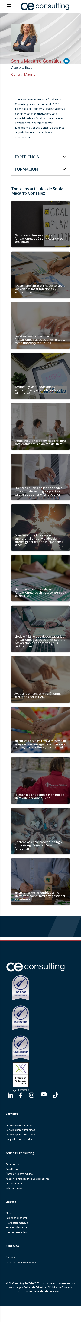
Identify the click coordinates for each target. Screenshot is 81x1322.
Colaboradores (14, 1183)
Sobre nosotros (15, 1164)
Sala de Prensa (14, 1188)
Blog (8, 1213)
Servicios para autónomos (20, 1130)
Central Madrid (23, 74)
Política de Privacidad (35, 1287)
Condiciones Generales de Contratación (40, 1291)
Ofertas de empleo (16, 1232)
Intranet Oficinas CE (17, 1227)
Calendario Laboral (16, 1218)
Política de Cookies (59, 1287)
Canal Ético (12, 1169)
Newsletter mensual (17, 1222)
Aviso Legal (15, 1287)
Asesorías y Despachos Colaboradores (28, 1178)
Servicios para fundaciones (21, 1134)
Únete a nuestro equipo (19, 1174)
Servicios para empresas (20, 1125)
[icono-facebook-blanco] (20, 1095)
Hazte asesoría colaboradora (22, 1262)
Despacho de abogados (19, 1139)
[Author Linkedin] (66, 61)
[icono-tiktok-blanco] (55, 1095)
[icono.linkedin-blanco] (10, 1095)
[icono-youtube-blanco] (44, 1094)
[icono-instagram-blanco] (31, 1095)
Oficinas (10, 1257)
